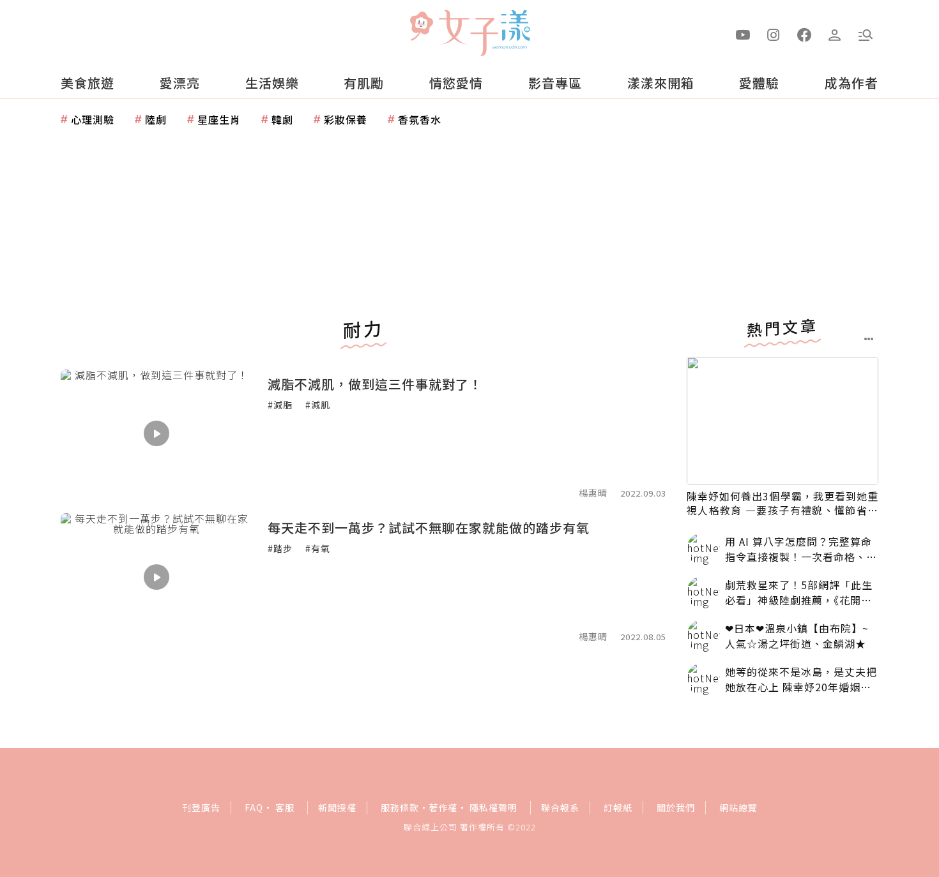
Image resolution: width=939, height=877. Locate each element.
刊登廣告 (201, 807)
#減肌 (317, 404)
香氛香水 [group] (419, 119)
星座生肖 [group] (219, 119)
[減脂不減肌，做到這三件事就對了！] (156, 433)
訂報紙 (618, 807)
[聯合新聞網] (421, 27)
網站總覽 (738, 807)
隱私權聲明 (493, 807)
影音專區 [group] (555, 82)
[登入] (835, 34)
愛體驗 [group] (759, 82)
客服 (284, 807)
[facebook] (804, 34)
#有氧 (317, 548)
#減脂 (280, 404)
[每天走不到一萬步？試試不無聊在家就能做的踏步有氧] (156, 577)
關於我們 (676, 807)
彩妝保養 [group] (345, 119)
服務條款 (400, 807)
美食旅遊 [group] (87, 82)
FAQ (254, 807)
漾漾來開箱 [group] (660, 82)
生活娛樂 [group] (272, 82)
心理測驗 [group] (92, 119)
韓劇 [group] (282, 119)
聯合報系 (560, 807)
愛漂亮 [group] (180, 82)
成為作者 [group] (851, 82)
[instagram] (773, 34)
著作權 (443, 807)
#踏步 (280, 548)
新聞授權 (337, 807)
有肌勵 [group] (364, 82)
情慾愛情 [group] (456, 82)
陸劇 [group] (156, 119)
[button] (865, 34)
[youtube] (743, 34)
